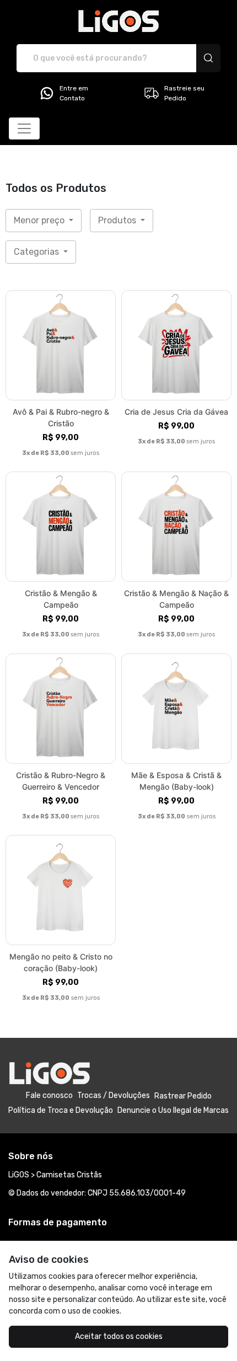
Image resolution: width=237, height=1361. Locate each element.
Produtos (118, 220)
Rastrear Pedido (183, 1096)
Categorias (37, 252)
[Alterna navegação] (24, 128)
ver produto (61, 345)
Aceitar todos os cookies (119, 1336)
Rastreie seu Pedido (184, 93)
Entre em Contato (74, 93)
